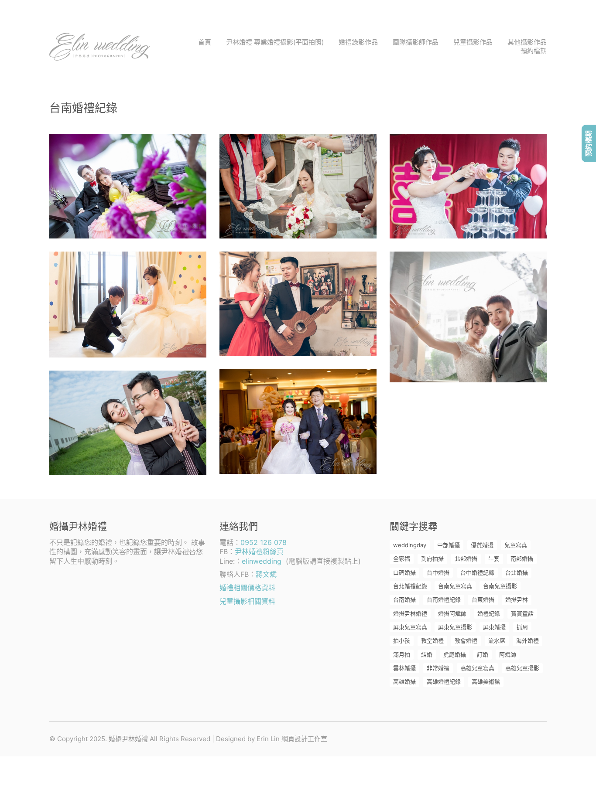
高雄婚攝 (404, 681)
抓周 (522, 626)
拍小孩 (401, 640)
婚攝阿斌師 (452, 613)
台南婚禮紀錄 (444, 599)
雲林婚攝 (404, 667)
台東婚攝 (483, 599)
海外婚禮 (527, 640)
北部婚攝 (466, 558)
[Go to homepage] (99, 47)
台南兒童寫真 (455, 585)
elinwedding (261, 561)
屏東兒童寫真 (410, 626)
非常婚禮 (438, 667)
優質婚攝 (482, 544)
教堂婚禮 (432, 640)
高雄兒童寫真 (477, 667)
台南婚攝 (404, 599)
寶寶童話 (522, 613)
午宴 (494, 558)
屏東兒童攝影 (455, 626)
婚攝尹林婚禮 (410, 613)
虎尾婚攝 (454, 654)
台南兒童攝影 (500, 585)
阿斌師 (507, 654)
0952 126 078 (263, 542)
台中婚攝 (438, 572)
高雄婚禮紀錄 (444, 681)
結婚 (426, 654)
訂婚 (482, 654)
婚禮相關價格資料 (247, 587)
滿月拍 (401, 654)
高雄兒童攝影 (522, 667)
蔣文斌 (266, 574)
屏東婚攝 (494, 626)
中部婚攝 (448, 544)
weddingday (409, 544)
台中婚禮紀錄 (477, 572)
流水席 (496, 640)
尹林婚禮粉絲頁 (259, 551)
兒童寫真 (515, 544)
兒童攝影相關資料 (247, 601)
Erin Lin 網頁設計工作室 (292, 739)
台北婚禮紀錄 (410, 585)
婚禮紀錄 (488, 613)
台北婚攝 (516, 572)
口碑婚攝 (404, 572)
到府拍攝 (432, 558)
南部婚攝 (521, 558)
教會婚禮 (466, 640)
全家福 (401, 558)
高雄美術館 (486, 681)
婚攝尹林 (516, 599)
